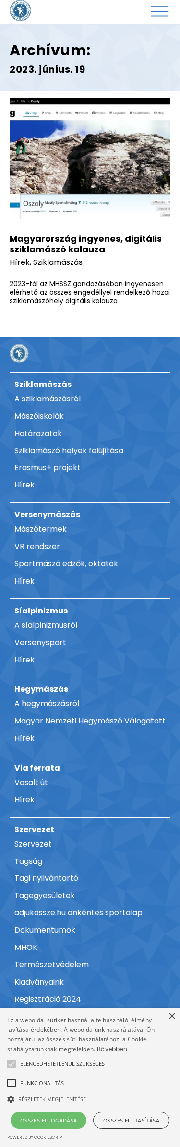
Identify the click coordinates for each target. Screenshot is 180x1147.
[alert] (90, 1077)
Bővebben (112, 1049)
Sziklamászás (58, 262)
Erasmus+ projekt (47, 467)
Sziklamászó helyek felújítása (68, 450)
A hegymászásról (46, 703)
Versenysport (40, 642)
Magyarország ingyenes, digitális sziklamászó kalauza (86, 244)
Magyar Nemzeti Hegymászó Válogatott (90, 720)
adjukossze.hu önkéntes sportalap (78, 912)
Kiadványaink (39, 981)
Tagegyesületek (44, 895)
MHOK (25, 947)
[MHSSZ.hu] (20, 11)
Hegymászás (41, 689)
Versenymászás (47, 514)
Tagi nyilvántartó (46, 878)
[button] (62, 1063)
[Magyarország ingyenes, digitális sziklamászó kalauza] (90, 158)
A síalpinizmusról (45, 625)
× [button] (171, 1016)
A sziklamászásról (47, 398)
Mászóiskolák (39, 416)
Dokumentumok (44, 929)
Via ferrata (37, 767)
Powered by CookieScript (35, 1137)
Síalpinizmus (41, 610)
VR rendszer (37, 546)
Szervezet (34, 829)
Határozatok (38, 433)
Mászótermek (40, 529)
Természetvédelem (51, 964)
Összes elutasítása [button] (131, 1120)
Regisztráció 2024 (47, 999)
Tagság (28, 861)
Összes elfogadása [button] (48, 1120)
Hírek (20, 262)
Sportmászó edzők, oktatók (66, 563)
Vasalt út (31, 782)
